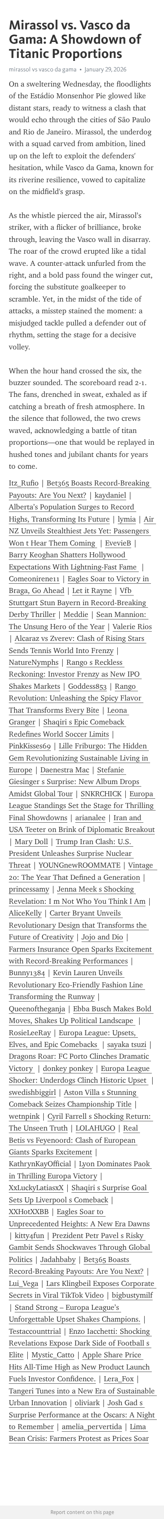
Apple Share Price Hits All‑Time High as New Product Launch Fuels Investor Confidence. (80, 1366)
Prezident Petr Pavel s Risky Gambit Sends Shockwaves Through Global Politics (80, 1247)
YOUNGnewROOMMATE (79, 865)
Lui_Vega (23, 1283)
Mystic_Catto (53, 1354)
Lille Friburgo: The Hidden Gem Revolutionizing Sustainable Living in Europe (79, 757)
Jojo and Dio (102, 937)
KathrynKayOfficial (40, 1163)
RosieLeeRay (30, 1032)
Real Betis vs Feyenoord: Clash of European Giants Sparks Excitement (74, 1140)
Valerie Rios (132, 626)
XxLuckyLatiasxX (36, 1187)
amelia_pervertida (92, 1426)
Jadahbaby (58, 1259)
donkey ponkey (68, 1068)
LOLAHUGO (95, 1128)
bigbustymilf (132, 1295)
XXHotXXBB (29, 1211)
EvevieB (118, 543)
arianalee (90, 817)
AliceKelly (25, 913)
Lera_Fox (119, 1378)
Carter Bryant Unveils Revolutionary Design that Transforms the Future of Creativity (79, 925)
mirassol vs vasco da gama (43, 69)
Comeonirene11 (34, 578)
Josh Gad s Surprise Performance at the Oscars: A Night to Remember (83, 1414)
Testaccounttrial (35, 1331)
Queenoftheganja (37, 1008)
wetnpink (24, 1116)
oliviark (87, 1402)
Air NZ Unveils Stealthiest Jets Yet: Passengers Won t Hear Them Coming (82, 531)
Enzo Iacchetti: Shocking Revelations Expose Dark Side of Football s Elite (80, 1343)
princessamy (29, 889)
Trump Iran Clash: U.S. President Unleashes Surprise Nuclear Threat (71, 853)
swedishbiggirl (32, 1092)
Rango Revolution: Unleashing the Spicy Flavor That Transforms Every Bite (76, 698)
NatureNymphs (33, 662)
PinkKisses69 (30, 745)
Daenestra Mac (64, 769)
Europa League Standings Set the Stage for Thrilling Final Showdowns (82, 805)
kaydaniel (110, 495)
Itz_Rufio (24, 483)
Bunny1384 (27, 972)
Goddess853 (87, 686)
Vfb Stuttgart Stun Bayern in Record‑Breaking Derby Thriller (78, 602)
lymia (127, 519)
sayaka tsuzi (126, 1044)
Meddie (75, 614)
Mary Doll (31, 841)
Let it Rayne (92, 590)
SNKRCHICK (101, 793)
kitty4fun (29, 1235)
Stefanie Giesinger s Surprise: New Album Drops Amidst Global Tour (75, 781)
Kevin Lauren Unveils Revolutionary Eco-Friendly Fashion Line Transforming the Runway (77, 984)
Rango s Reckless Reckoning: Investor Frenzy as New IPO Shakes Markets (75, 674)
